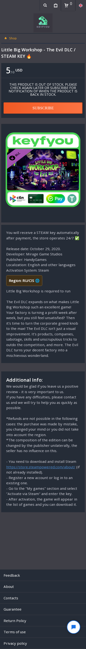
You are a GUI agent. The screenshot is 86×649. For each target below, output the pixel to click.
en (80, 5)
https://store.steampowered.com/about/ (40, 466)
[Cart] (66, 5)
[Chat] (73, 627)
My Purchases (55, 5)
